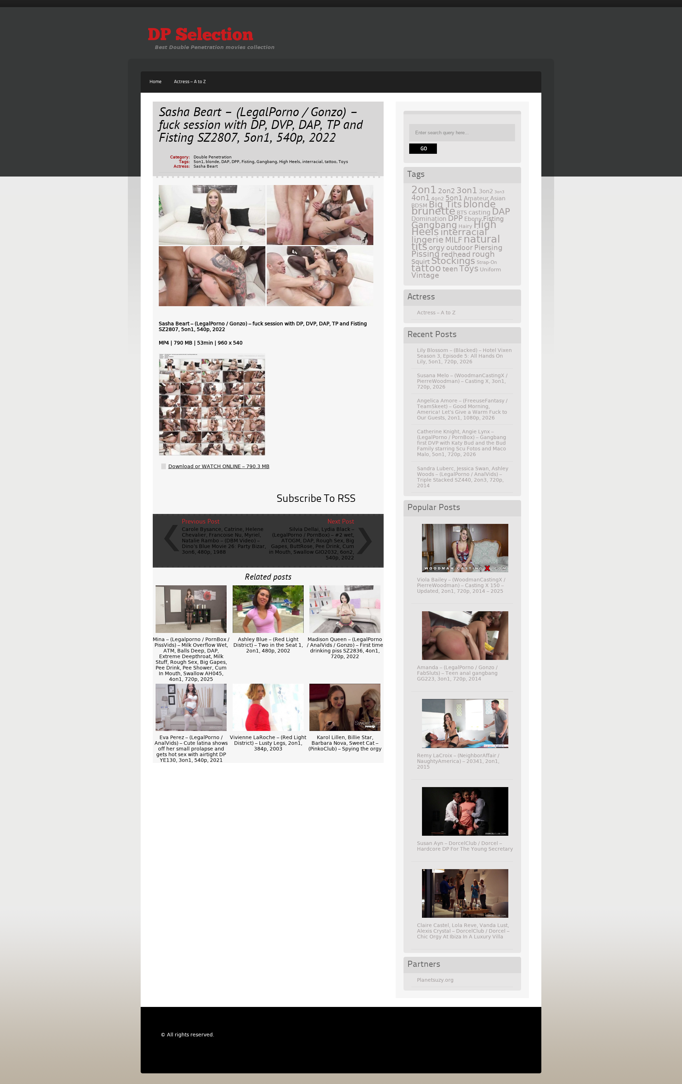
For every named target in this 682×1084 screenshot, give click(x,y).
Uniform (490, 269)
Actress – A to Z (190, 82)
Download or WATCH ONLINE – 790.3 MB (219, 466)
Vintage (425, 275)
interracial (312, 161)
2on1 (424, 190)
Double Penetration (213, 157)
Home (156, 82)
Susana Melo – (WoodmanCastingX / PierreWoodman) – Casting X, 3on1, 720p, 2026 (462, 381)
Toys (343, 161)
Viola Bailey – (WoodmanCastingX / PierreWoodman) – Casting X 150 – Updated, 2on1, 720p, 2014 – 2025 (461, 585)
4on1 (420, 197)
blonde (212, 161)
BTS (462, 213)
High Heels (289, 161)
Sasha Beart (206, 166)
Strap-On (487, 262)
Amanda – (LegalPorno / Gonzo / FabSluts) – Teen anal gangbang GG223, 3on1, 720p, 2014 (457, 673)
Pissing (425, 254)
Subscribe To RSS (316, 499)
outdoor (459, 247)
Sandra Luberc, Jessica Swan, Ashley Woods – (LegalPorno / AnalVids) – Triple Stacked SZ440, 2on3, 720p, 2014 (462, 477)
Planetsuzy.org (435, 980)
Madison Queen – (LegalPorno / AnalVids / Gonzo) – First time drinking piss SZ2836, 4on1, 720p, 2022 (345, 647)
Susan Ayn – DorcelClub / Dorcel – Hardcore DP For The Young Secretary (465, 846)
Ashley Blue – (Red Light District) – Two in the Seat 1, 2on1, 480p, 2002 (268, 645)
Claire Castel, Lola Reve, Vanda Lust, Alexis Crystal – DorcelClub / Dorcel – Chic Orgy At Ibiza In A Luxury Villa (463, 930)
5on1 (199, 161)
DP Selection (200, 35)
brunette (433, 211)
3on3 (499, 192)
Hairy (465, 226)
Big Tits (445, 204)
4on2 (437, 198)
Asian (497, 198)
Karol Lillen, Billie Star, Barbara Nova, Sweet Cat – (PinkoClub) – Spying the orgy (344, 743)
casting (480, 212)
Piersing (488, 247)
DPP (235, 161)
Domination (428, 218)
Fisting (248, 161)
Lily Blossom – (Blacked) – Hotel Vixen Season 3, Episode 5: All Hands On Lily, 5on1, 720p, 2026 (464, 355)
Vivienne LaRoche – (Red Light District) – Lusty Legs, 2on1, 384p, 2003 (268, 743)
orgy (437, 247)
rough (483, 254)
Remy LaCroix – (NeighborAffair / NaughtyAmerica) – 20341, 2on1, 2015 (458, 761)
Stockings (453, 260)
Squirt (420, 261)
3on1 (466, 190)
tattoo (330, 161)
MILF (453, 240)
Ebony (473, 219)
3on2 (486, 191)
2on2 (446, 191)
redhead (456, 254)
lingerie (427, 240)
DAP (225, 161)
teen (450, 269)
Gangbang (266, 161)
